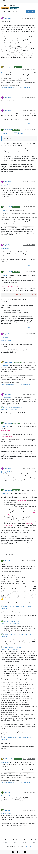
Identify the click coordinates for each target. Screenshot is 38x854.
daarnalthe (8, 561)
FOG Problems (15, 8)
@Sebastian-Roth (6, 397)
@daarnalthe (5, 762)
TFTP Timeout (18, 133)
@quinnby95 (5, 73)
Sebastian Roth (9, 67)
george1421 (8, 129)
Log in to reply (30, 11)
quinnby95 (8, 18)
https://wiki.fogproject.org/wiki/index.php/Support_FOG (16, 87)
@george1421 (5, 185)
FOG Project (27, 846)
